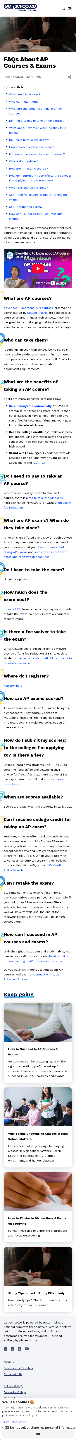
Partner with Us (13, 1374)
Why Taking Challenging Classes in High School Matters (38, 1136)
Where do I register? (23, 161)
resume (38, 463)
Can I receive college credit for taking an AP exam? (40, 197)
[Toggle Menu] (70, 8)
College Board (37, 312)
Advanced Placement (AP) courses (28, 308)
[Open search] (63, 8)
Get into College (13, 1386)
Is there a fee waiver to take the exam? (37, 154)
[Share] (69, 77)
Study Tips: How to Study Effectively (36, 1293)
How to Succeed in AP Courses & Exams (33, 1051)
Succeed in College (15, 1392)
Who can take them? (24, 101)
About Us (9, 1362)
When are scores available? (28, 187)
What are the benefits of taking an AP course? (35, 111)
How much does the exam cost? (32, 147)
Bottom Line (51, 1322)
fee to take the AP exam (46, 498)
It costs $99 (12, 609)
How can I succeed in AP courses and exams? (36, 216)
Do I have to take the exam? (29, 140)
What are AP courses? (24, 94)
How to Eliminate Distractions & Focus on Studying (37, 1220)
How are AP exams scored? (28, 168)
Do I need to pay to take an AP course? (36, 120)
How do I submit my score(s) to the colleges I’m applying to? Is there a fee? (40, 178)
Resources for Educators (18, 1368)
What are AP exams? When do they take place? (37, 130)
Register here (13, 685)
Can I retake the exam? (25, 207)
